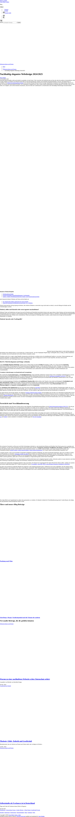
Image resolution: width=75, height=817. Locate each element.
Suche (1, 22)
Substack (30, 812)
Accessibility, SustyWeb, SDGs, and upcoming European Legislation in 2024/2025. (50, 464)
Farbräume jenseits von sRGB (22, 454)
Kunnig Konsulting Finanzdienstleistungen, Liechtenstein (16, 295)
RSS (34, 812)
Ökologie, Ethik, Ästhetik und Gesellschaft (16, 741)
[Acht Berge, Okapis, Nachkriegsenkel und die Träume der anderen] (37, 614)
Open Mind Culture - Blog (14, 815)
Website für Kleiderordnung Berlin (15, 83)
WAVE (5, 416)
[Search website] (3, 17)
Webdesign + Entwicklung (6, 810)
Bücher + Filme (23, 810)
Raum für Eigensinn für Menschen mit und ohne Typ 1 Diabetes (18, 303)
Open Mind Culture (4, 2)
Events (38, 810)
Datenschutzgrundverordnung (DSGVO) (58, 406)
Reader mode (8, 12)
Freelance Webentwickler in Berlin (33, 392)
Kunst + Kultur (16, 810)
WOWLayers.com (21, 816)
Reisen (29, 810)
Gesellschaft (34, 810)
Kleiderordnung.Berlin (8, 294)
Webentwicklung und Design (6, 64)
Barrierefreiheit (20, 812)
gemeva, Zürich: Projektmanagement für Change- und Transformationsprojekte (21, 296)
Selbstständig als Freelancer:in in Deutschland (17, 803)
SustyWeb (37, 387)
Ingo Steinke (3, 77)
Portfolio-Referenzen (8, 395)
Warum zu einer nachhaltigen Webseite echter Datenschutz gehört (25, 679)
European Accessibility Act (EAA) (58, 376)
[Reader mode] (4, 16)
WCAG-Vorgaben (37, 416)
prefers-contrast (13, 450)
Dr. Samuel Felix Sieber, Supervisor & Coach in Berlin (15, 301)
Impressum (7, 812)
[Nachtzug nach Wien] (37, 558)
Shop (26, 812)
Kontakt (2, 812)
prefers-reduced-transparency (36, 450)
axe (1, 416)
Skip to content (3, 0)
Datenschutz (13, 812)
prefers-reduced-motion (23, 450)
